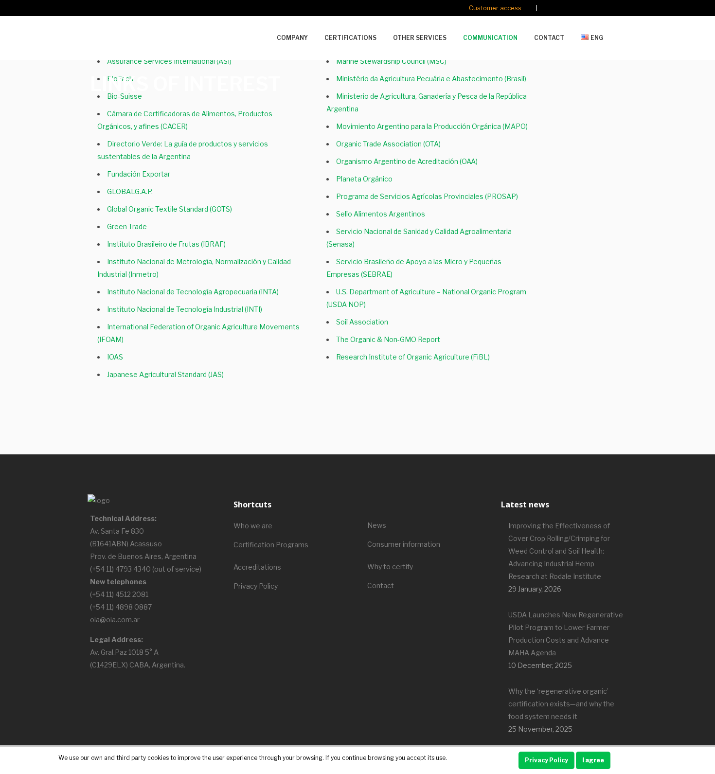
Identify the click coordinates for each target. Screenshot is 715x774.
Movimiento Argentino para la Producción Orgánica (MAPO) (432, 126)
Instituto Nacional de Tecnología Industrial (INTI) (184, 309)
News (376, 525)
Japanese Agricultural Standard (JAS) (165, 374)
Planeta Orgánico (364, 179)
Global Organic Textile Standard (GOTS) (169, 209)
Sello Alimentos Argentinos (380, 214)
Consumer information (403, 544)
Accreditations (257, 567)
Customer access (495, 8)
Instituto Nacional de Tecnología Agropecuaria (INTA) (193, 292)
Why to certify (390, 566)
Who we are (252, 526)
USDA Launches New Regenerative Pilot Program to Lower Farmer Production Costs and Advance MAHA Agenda (565, 634)
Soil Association (362, 322)
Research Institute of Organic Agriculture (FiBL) (413, 357)
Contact (380, 585)
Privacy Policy (255, 586)
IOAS (115, 357)
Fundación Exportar (138, 174)
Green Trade (127, 226)
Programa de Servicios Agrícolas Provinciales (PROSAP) (427, 196)
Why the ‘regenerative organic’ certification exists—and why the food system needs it (561, 703)
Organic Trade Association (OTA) (388, 144)
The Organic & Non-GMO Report (388, 339)
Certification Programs (270, 544)
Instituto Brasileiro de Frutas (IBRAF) (166, 244)
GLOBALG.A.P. (130, 191)
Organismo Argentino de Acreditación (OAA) (407, 161)
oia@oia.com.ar (115, 619)
